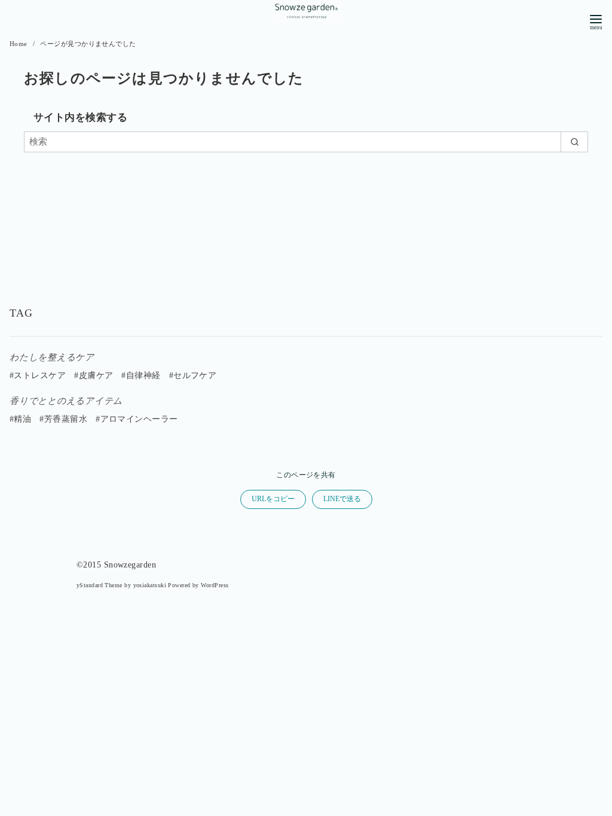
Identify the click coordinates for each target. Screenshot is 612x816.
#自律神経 (140, 375)
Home (19, 43)
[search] (574, 141)
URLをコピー (273, 499)
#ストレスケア (38, 375)
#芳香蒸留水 (63, 419)
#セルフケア (193, 375)
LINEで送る (342, 499)
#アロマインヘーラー (137, 419)
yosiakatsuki (149, 585)
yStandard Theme (99, 585)
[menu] (596, 21)
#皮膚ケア (93, 375)
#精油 (20, 419)
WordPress (214, 585)
